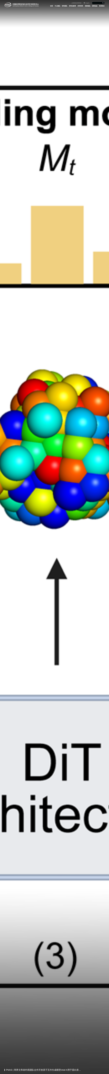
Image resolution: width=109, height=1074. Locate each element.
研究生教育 (72, 6)
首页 (51, 6)
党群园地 (87, 6)
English (87, 3)
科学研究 (80, 6)
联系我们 (102, 6)
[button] (91, 1070)
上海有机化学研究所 (76, 3)
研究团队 (64, 6)
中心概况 (57, 6)
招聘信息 (94, 6)
